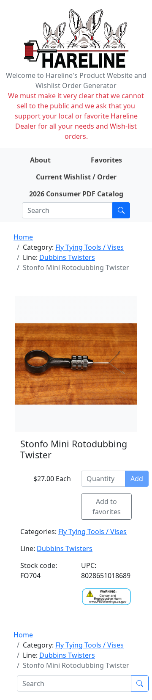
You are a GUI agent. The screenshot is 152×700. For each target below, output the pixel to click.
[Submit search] (121, 210)
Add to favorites (106, 506)
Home (23, 237)
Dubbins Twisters (67, 257)
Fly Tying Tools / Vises (89, 247)
